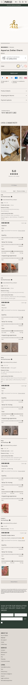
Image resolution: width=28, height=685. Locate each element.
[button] (7, 47)
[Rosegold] (25, 66)
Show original (21, 230)
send (25, 619)
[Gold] (18, 66)
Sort (14, 191)
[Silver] (22, 66)
